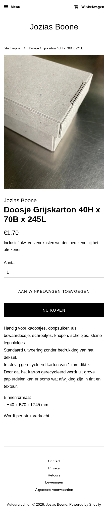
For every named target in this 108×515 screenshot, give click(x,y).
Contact (54, 461)
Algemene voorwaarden (54, 490)
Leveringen (54, 482)
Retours (54, 475)
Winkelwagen (92, 7)
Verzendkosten (41, 243)
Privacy (54, 468)
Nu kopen (54, 310)
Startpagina (12, 48)
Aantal (10, 262)
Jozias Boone (54, 26)
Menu (15, 7)
